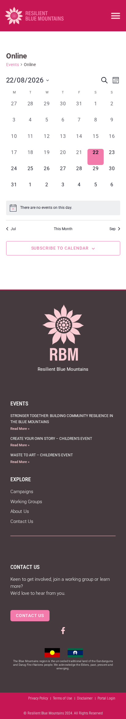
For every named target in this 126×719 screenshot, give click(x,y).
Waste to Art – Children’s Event (41, 455)
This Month (63, 229)
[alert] (63, 208)
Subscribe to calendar (60, 248)
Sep (112, 229)
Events (12, 64)
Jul (13, 229)
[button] (115, 16)
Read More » (19, 429)
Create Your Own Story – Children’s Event (51, 439)
